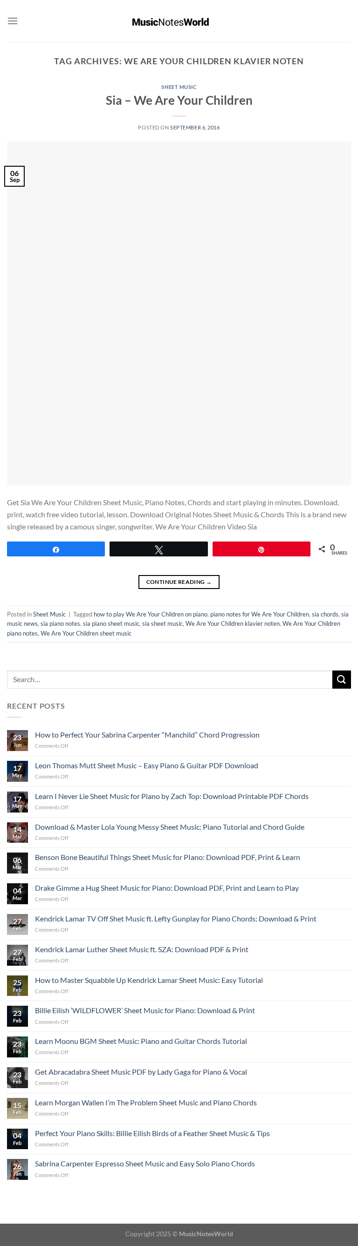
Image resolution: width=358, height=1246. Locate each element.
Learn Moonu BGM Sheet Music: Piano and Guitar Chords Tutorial (141, 1040)
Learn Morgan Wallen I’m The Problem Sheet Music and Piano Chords (146, 1102)
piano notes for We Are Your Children (259, 614)
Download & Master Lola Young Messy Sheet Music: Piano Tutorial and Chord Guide (169, 826)
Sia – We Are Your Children (179, 100)
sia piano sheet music (111, 623)
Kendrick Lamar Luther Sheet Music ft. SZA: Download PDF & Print (141, 949)
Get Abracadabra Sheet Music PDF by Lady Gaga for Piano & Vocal (141, 1071)
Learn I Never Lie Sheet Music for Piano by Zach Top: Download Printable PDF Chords (172, 796)
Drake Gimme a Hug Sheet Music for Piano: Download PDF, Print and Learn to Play (167, 887)
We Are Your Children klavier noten (233, 623)
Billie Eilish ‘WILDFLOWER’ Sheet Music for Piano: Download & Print (145, 1010)
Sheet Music (178, 87)
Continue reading (179, 581)
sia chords (325, 614)
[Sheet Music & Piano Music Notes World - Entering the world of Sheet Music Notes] (179, 21)
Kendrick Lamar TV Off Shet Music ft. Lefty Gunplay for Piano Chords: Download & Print (176, 918)
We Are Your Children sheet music (86, 633)
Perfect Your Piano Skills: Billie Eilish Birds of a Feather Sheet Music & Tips (152, 1133)
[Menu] (12, 20)
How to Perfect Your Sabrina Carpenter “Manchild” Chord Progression (147, 734)
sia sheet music (162, 623)
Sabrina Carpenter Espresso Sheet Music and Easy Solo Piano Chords (145, 1163)
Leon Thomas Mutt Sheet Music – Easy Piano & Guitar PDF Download (146, 765)
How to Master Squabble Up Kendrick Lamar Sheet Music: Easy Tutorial (149, 979)
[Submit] (341, 679)
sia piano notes (60, 623)
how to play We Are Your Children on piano (150, 614)
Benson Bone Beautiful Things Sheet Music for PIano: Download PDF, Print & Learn (167, 857)
